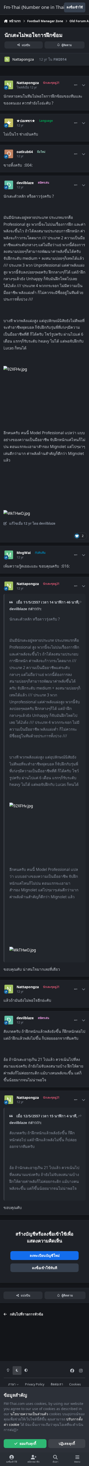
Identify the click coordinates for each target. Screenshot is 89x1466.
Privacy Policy (34, 1384)
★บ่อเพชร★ (26, 121)
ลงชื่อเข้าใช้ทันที (44, 1267)
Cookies (75, 1384)
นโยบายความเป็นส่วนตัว (29, 1414)
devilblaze (25, 183)
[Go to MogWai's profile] (8, 555)
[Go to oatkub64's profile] (8, 154)
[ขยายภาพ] (15, 369)
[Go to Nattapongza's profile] (7, 59)
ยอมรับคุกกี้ (28, 1443)
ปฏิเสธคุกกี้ (67, 1443)
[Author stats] (84, 85)
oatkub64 (25, 152)
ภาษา (12, 1384)
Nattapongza (23, 59)
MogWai (24, 553)
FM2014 (60, 59)
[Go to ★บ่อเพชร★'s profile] (8, 123)
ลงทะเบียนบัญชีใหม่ (45, 1255)
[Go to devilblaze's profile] (8, 185)
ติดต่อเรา (57, 1384)
